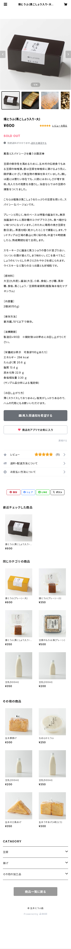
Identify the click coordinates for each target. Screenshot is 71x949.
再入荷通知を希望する (37, 415)
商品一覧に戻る (35, 892)
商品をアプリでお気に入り (37, 429)
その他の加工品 (12, 874)
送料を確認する (39, 143)
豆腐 (5, 852)
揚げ (5, 863)
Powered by (31, 914)
